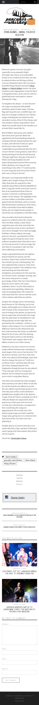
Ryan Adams (30, 460)
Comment (6, 624)
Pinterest (19, 481)
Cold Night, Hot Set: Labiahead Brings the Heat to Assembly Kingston (19, 572)
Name (4, 649)
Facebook (19, 475)
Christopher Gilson (18, 438)
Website (5, 669)
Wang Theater (10, 463)
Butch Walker (16, 88)
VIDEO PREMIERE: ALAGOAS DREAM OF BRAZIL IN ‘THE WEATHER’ (19, 515)
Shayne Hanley (18, 497)
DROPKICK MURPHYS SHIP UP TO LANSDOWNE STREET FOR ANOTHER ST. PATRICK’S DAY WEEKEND (19, 609)
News (6, 29)
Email (5, 659)
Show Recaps (13, 29)
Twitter (19, 478)
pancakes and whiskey (13, 460)
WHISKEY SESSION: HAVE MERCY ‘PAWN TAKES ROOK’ (20, 526)
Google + (19, 484)
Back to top (19, 700)
